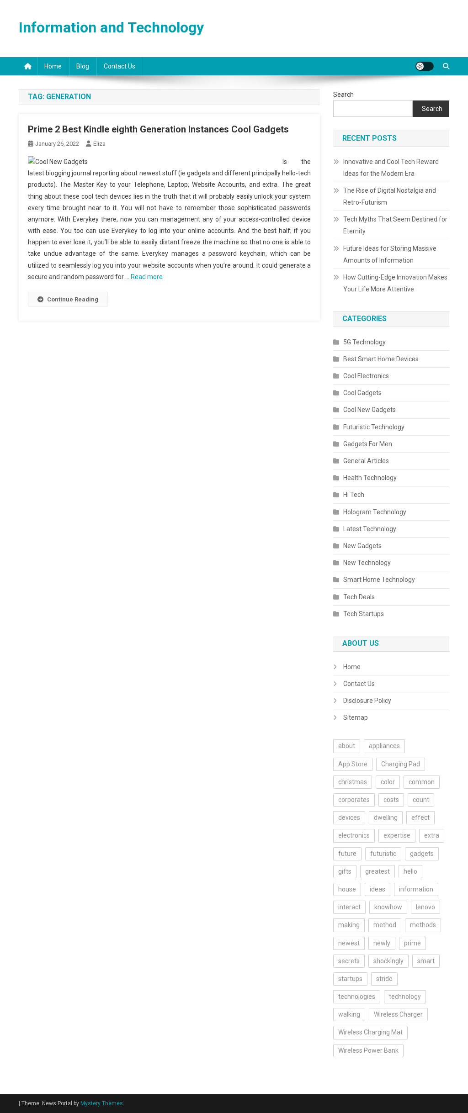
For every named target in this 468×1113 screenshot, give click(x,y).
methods (423, 924)
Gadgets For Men (367, 444)
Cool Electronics (366, 376)
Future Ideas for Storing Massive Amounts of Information (389, 254)
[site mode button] (424, 66)
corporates (354, 799)
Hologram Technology (374, 512)
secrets (349, 961)
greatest (377, 871)
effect (420, 817)
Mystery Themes (101, 1103)
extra (431, 835)
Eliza (99, 143)
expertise (396, 835)
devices (349, 817)
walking (349, 1014)
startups (350, 978)
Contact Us (119, 66)
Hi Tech (353, 494)
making (349, 924)
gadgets (422, 853)
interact (349, 907)
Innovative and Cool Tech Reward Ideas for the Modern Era (391, 167)
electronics (354, 835)
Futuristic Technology (373, 427)
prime (412, 943)
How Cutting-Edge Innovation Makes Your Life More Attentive (395, 283)
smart (426, 961)
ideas (377, 889)
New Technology (367, 562)
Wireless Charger (398, 1014)
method (384, 924)
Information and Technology (111, 27)
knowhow (388, 907)
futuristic (383, 853)
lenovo (425, 907)
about (346, 745)
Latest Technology (369, 529)
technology (405, 996)
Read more (147, 276)
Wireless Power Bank (368, 1050)
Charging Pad (400, 764)
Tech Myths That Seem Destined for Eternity (395, 225)
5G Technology (364, 342)
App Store (352, 764)
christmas (352, 782)
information (416, 889)
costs (391, 799)
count (421, 799)
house (347, 889)
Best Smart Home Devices (381, 359)
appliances (384, 745)
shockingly (388, 961)
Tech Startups (363, 613)
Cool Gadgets (362, 392)
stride (384, 978)
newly (381, 943)
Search (343, 94)
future (347, 853)
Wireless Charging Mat (370, 1032)
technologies (356, 996)
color (388, 782)
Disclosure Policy (367, 700)
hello (410, 871)
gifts (344, 871)
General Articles (366, 460)
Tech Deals (359, 597)
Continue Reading (72, 299)
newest (349, 943)
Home (53, 66)
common (422, 782)
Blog (82, 66)
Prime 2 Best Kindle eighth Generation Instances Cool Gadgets (158, 129)
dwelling (386, 817)
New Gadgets (362, 545)
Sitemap (355, 717)
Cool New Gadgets (369, 409)
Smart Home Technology (379, 579)
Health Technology (370, 477)
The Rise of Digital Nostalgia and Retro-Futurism (389, 196)
